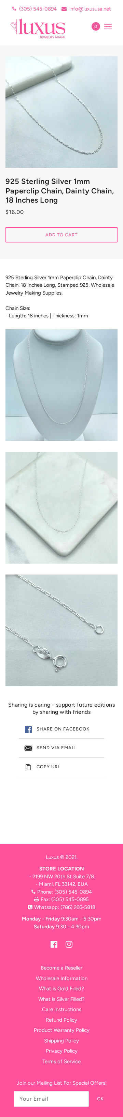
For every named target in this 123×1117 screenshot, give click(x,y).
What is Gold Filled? (61, 989)
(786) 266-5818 (77, 907)
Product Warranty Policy (62, 1030)
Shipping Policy (61, 1041)
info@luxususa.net (90, 9)
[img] (54, 944)
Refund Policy (61, 1020)
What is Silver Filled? (61, 999)
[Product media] (61, 385)
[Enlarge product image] (61, 112)
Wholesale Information (61, 978)
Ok (100, 1098)
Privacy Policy (62, 1051)
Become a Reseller (61, 968)
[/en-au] (45, 28)
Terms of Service (61, 1061)
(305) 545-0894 (38, 9)
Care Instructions (61, 1009)
